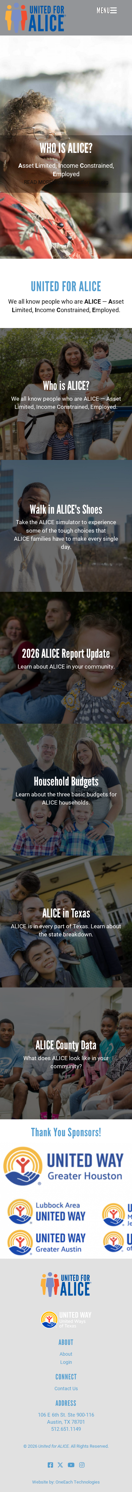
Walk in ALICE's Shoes (66, 509)
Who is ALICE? (66, 148)
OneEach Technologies (78, 1482)
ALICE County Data (66, 1045)
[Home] (35, 18)
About (66, 1354)
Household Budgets (66, 781)
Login (66, 1362)
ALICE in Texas (66, 913)
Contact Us (66, 1388)
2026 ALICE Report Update (66, 653)
